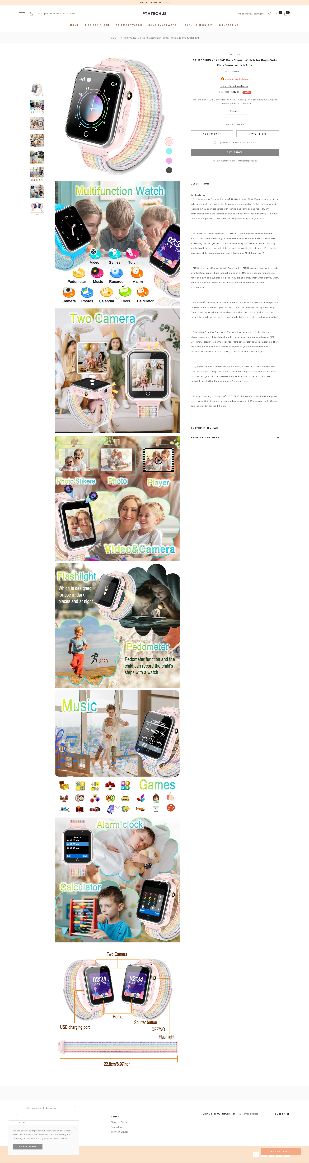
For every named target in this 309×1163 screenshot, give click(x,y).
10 (218, 160)
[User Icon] (31, 13)
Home (113, 38)
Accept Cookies (28, 1146)
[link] (37, 90)
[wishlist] (278, 13)
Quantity (235, 111)
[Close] (75, 1107)
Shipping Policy (119, 1122)
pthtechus (154, 13)
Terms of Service (119, 1131)
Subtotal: (230, 124)
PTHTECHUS (235, 54)
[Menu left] (22, 14)
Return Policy (117, 1127)
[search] (269, 13)
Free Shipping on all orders (154, 2)
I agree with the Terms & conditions (237, 142)
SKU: (227, 71)
